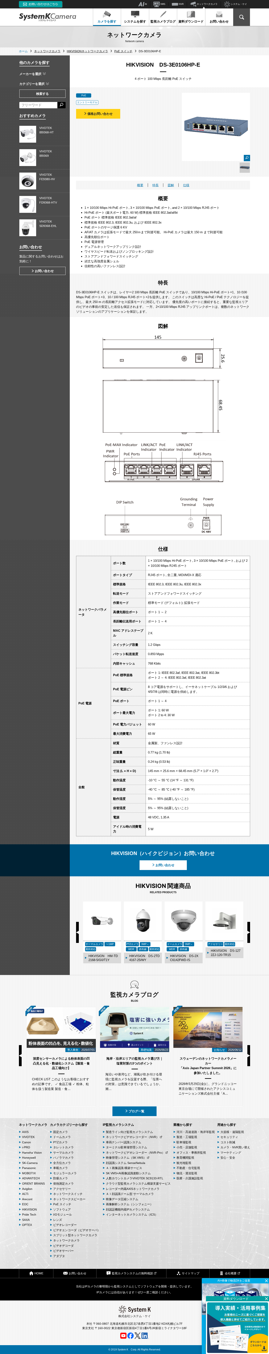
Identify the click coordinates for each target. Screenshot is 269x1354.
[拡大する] (247, 158)
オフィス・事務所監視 (191, 1152)
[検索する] (61, 105)
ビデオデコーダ (63, 1245)
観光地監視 (184, 1163)
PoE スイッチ (62, 1204)
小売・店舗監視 (187, 1147)
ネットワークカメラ (207, 4)
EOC (25, 1204)
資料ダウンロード (191, 21)
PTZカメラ (60, 1142)
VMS (162, 4)
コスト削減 (227, 1142)
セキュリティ (229, 1137)
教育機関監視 (185, 1157)
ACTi (25, 1194)
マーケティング (230, 1152)
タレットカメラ (63, 1147)
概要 (140, 185)
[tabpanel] (245, 167)
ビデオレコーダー (65, 1225)
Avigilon (27, 1188)
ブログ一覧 (136, 1111)
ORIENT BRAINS (33, 1183)
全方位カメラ (62, 1163)
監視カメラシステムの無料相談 (132, 1273)
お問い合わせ (219, 21)
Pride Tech (29, 1214)
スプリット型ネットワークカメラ (75, 1235)
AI (145, 4)
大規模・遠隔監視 (232, 1132)
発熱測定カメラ (63, 1183)
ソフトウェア (62, 1209)
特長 (155, 185)
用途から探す (226, 1124)
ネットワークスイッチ (68, 1194)
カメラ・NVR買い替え (235, 1147)
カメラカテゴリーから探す (69, 1124)
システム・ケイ (238, 4)
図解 (171, 185)
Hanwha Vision (32, 1152)
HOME (38, 1273)
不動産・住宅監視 (188, 1168)
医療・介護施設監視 (190, 1178)
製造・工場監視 (187, 1137)
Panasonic (29, 1168)
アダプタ (59, 1256)
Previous (77, 932)
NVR (181, 4)
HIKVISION (29, 1209)
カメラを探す (107, 21)
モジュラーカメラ (65, 1173)
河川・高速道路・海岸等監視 (196, 1132)
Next (248, 932)
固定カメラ (60, 1132)
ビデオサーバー (63, 1250)
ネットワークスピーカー (69, 1199)
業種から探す (182, 1124)
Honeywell (29, 1157)
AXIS (25, 1132)
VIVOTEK (28, 1137)
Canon (26, 1142)
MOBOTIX (29, 1173)
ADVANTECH (31, 1178)
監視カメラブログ (163, 21)
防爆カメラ (60, 1178)
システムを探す (135, 21)
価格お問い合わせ (100, 113)
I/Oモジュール (62, 1214)
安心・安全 (227, 1157)
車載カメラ (60, 1168)
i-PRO (26, 1147)
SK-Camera (30, 1163)
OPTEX (27, 1225)
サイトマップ (190, 1273)
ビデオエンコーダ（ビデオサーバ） (76, 1230)
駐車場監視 (184, 1142)
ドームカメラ (62, 1137)
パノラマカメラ (63, 1157)
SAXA (26, 1219)
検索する (42, 93)
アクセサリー (62, 1188)
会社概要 (231, 1273)
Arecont (27, 1199)
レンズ (57, 1219)
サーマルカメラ (63, 1152)
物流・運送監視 (187, 1173)
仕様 (186, 185)
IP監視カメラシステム (118, 1124)
